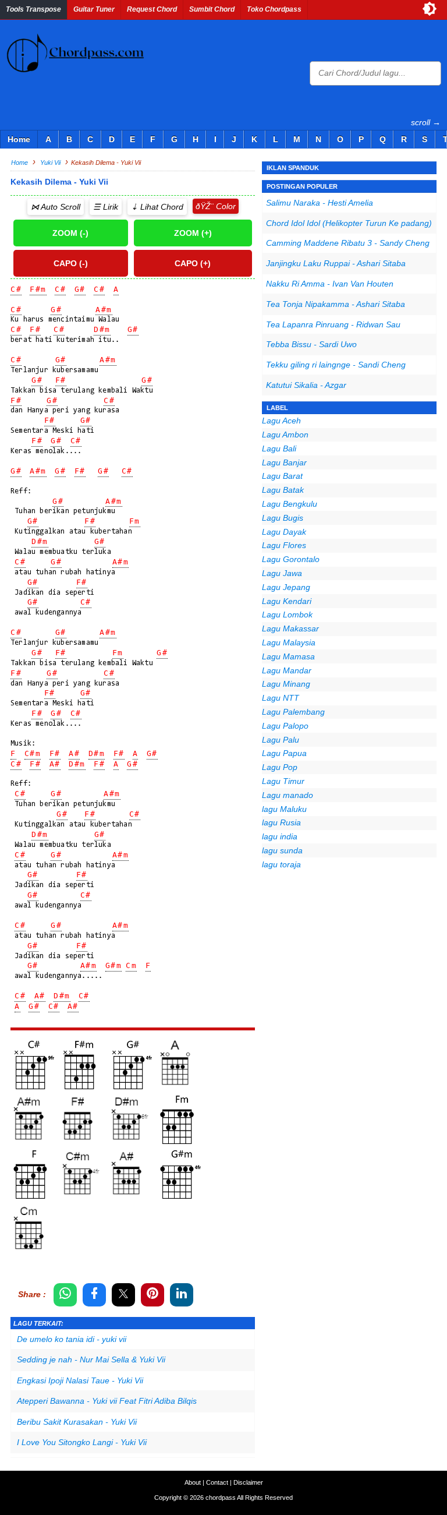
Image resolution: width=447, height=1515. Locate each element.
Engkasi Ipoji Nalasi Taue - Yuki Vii (80, 1380)
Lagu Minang (286, 683)
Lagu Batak (283, 490)
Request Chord (152, 9)
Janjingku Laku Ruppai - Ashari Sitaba (336, 263)
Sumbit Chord (212, 9)
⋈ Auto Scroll (55, 206)
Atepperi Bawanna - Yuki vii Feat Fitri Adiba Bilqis (107, 1400)
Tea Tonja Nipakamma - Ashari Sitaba (335, 304)
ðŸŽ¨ (205, 206)
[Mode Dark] (429, 8)
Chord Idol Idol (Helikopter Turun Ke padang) (349, 223)
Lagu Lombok (287, 614)
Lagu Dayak (284, 531)
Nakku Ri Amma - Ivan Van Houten (329, 283)
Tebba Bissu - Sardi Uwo (311, 344)
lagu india (279, 836)
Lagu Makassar (290, 628)
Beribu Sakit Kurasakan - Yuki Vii (77, 1421)
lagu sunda (282, 850)
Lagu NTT (280, 697)
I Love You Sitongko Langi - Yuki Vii (82, 1442)
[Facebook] (94, 1294)
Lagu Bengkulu (289, 503)
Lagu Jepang (286, 587)
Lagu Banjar (284, 462)
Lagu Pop (279, 767)
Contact (217, 1482)
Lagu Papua (284, 753)
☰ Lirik (105, 206)
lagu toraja (281, 864)
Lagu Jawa (282, 573)
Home (19, 139)
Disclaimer (248, 1482)
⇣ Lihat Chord (157, 206)
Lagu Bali (279, 448)
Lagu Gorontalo (291, 559)
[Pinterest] (152, 1294)
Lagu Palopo (285, 725)
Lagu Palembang (293, 711)
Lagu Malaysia (288, 642)
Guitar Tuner (94, 9)
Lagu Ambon (285, 434)
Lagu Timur (283, 781)
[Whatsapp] (65, 1294)
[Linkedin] (181, 1294)
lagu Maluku (284, 809)
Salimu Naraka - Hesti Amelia (319, 202)
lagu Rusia (281, 822)
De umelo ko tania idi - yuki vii (71, 1339)
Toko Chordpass (274, 9)
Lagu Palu (280, 739)
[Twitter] (123, 1294)
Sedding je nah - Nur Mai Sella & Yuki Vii (91, 1359)
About (193, 1482)
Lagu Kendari (286, 601)
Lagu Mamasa (288, 656)
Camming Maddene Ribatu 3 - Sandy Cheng (348, 243)
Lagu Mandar (286, 670)
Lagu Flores (284, 545)
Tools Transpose (33, 9)
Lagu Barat (282, 476)
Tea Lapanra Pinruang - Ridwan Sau (333, 324)
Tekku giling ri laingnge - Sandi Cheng (336, 364)
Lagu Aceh (281, 420)
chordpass (220, 1497)
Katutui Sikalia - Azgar (306, 385)
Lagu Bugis (282, 517)
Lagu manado (287, 795)
